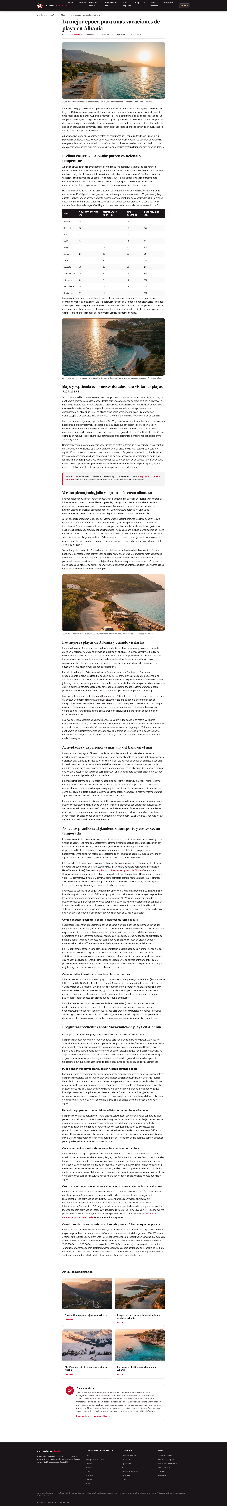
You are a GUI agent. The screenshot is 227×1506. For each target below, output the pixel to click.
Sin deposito (127, 4)
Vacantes (126, 1475)
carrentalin (49, 1451)
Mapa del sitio (164, 1467)
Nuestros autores (130, 1471)
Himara (89, 1479)
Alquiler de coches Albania (48, 15)
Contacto (168, 2)
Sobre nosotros (153, 4)
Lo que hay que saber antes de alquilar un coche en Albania (138, 1317)
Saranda (89, 1467)
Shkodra (89, 1475)
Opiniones (126, 1463)
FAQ (144, 2)
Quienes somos (129, 1455)
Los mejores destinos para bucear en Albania (136, 1368)
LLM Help (162, 1471)
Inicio (70, 2)
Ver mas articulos (102, 1416)
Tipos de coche (93, 4)
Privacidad (162, 1475)
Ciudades (81, 2)
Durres (89, 1463)
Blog (137, 2)
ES (184, 5)
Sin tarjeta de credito (167, 1463)
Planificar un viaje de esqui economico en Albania (86, 1368)
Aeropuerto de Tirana (110, 4)
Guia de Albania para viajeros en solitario (86, 1315)
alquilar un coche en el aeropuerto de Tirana (119, 870)
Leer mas (69, 1320)
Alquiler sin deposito (167, 1459)
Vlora (88, 1471)
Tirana (89, 1455)
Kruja (88, 1483)
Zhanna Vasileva (74, 35)
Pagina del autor (83, 1416)
